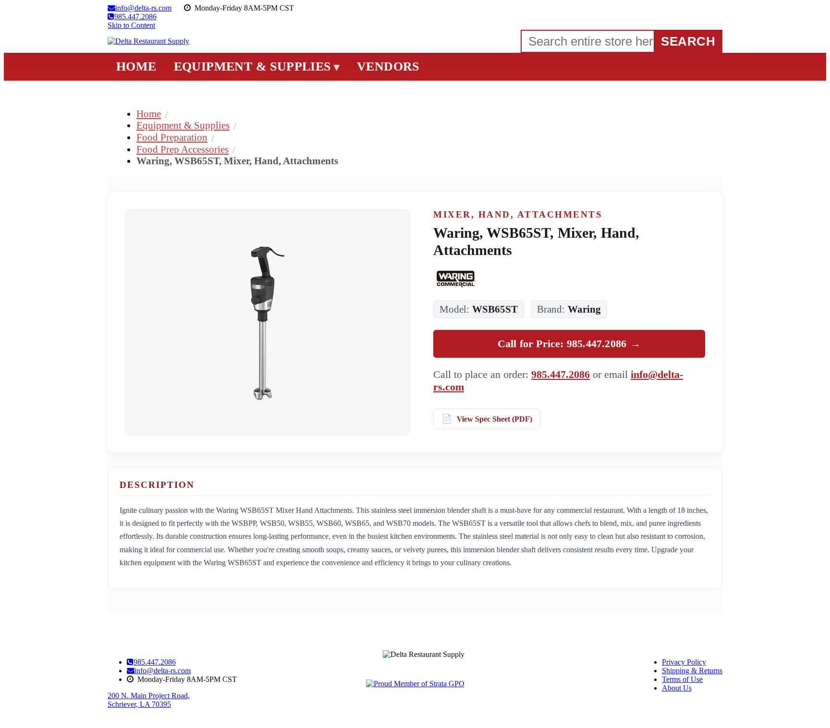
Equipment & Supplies (183, 125)
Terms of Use (682, 679)
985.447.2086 (560, 374)
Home (148, 113)
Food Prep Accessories (182, 149)
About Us (677, 688)
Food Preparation (172, 137)
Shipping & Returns (692, 671)
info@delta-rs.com (162, 671)
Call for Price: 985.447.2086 (569, 344)
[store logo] (148, 41)
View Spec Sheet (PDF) (494, 419)
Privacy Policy (684, 662)
